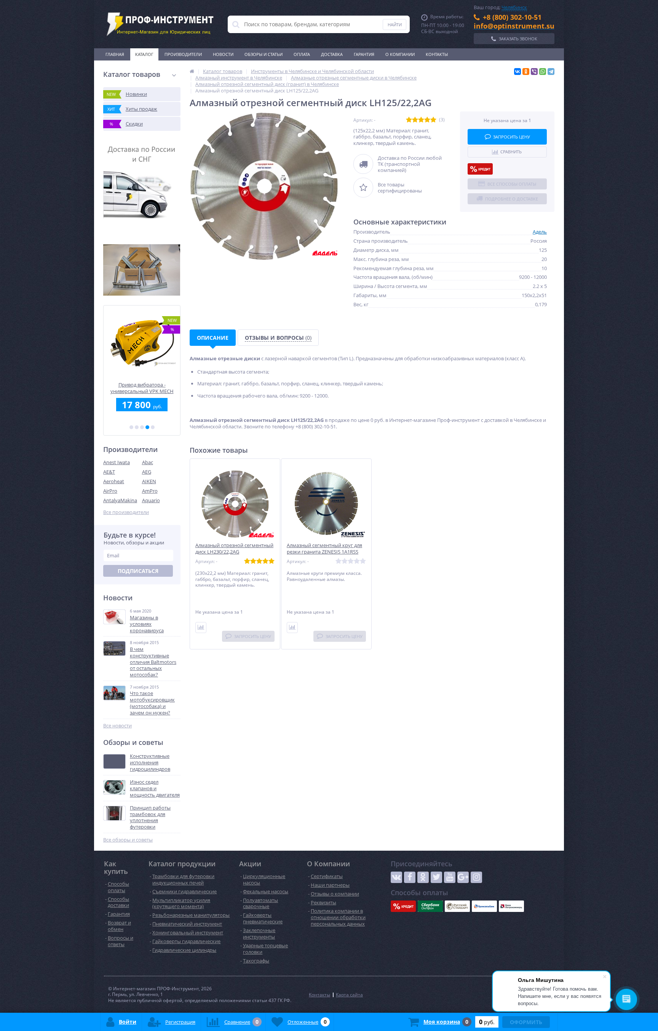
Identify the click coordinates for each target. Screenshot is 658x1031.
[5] (153, 427)
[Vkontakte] (396, 877)
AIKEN (149, 481)
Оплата (302, 54)
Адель (540, 231)
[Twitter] (436, 877)
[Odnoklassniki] (423, 877)
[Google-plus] (463, 877)
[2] (137, 427)
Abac (147, 462)
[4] (147, 427)
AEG (146, 471)
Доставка (332, 54)
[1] (131, 427)
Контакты (437, 54)
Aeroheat (113, 481)
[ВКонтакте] (517, 71)
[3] (142, 427)
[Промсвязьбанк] (484, 906)
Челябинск (514, 7)
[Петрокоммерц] (511, 906)
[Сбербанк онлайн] (430, 906)
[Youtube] (449, 877)
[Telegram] (551, 71)
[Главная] (192, 71)
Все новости (117, 725)
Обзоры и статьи (263, 54)
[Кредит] (480, 169)
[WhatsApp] (542, 71)
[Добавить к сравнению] (200, 627)
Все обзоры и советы (128, 840)
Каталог (144, 54)
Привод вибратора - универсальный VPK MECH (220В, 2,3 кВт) (142, 388)
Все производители (126, 512)
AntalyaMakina (120, 500)
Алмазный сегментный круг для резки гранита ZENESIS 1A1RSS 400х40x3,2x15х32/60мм (324, 552)
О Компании (400, 54)
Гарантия (364, 54)
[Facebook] (409, 877)
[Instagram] (476, 877)
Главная (114, 54)
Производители (183, 54)
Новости (223, 54)
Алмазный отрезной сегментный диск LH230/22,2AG (234, 548)
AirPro (110, 490)
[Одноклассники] (525, 71)
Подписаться (138, 570)
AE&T (109, 471)
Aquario (151, 500)
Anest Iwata (116, 462)
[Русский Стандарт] (457, 906)
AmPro (150, 490)
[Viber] (534, 71)
